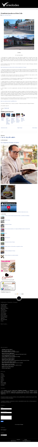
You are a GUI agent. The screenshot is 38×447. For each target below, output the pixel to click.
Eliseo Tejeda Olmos (4, 319)
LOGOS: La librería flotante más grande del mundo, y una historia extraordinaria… (17, 215)
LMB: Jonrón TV (7, 237)
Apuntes (5, 390)
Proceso (2, 373)
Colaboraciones (3, 309)
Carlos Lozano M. (3, 313)
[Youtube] (7, 137)
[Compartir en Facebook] (4, 108)
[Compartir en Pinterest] (8, 108)
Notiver (2, 381)
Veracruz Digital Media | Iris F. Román (8, 355)
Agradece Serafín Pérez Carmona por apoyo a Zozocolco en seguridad (12, 362)
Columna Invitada (3, 305)
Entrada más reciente (4, 127)
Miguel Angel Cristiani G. (4, 308)
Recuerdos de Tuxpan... (8, 224)
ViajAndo (2, 393)
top (19, 299)
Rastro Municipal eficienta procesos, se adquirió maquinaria (10, 351)
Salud (25, 392)
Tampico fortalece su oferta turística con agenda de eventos (14, 246)
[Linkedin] (11, 137)
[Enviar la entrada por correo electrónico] (1, 109)
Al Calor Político (3, 383)
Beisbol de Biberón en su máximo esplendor (11, 255)
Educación (35, 390)
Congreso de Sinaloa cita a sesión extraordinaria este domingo (11, 356)
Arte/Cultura (9, 390)
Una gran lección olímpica (2, 119)
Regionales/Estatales (19, 392)
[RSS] (14, 137)
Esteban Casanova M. (4, 315)
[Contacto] (12, 137)
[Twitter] (2, 137)
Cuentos (28, 390)
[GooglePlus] (4, 137)
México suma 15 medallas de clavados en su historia (18, 120)
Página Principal (19, 127)
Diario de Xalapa (3, 382)
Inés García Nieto (3, 314)
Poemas (7, 392)
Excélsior (2, 378)
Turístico (31, 392)
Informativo (35, 391)
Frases (6, 233)
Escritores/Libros (13, 391)
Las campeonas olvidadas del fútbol (10, 142)
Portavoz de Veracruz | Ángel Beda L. (8, 353)
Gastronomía (19, 391)
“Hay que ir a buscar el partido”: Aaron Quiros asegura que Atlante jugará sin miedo (14, 354)
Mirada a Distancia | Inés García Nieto (8, 364)
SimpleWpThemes (13, 440)
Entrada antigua (34, 127)
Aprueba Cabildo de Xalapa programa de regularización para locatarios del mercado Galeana (15, 360)
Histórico (22, 391)
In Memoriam (27, 391)
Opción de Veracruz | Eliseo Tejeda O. (8, 359)
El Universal (3, 376)
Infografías (31, 391)
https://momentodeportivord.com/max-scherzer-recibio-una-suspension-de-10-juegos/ (13, 67)
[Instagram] (9, 137)
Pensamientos (3, 392)
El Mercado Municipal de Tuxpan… (10, 250)
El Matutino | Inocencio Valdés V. (7, 349)
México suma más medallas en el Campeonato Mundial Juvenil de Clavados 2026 (17, 228)
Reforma (2, 377)
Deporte (3, 15)
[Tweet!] (5, 108)
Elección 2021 (3, 391)
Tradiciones (27, 392)
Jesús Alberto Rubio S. (8, 15)
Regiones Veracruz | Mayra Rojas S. (8, 366)
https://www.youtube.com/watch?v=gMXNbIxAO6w (9, 101)
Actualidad (2, 390)
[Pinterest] (6, 137)
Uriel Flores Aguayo (4, 310)
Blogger (22, 424)
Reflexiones (13, 392)
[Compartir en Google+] (7, 108)
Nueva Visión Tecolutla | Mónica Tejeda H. (9, 361)
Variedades (35, 392)
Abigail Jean (3, 318)
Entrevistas (8, 391)
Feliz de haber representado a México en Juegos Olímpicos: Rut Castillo (8, 121)
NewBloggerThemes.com (26, 440)
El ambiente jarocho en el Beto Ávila (11, 13)
